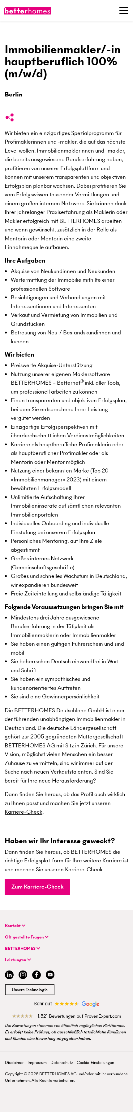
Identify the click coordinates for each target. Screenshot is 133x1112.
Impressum (37, 1062)
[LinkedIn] (8, 976)
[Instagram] (23, 976)
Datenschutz (61, 1062)
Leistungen (16, 960)
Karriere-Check (23, 812)
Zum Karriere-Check (37, 886)
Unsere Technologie (30, 990)
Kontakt (13, 926)
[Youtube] (50, 976)
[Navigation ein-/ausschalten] (123, 10)
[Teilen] (10, 119)
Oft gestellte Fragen (25, 937)
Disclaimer (14, 1062)
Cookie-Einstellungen (95, 1062)
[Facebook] (36, 976)
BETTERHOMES (20, 948)
